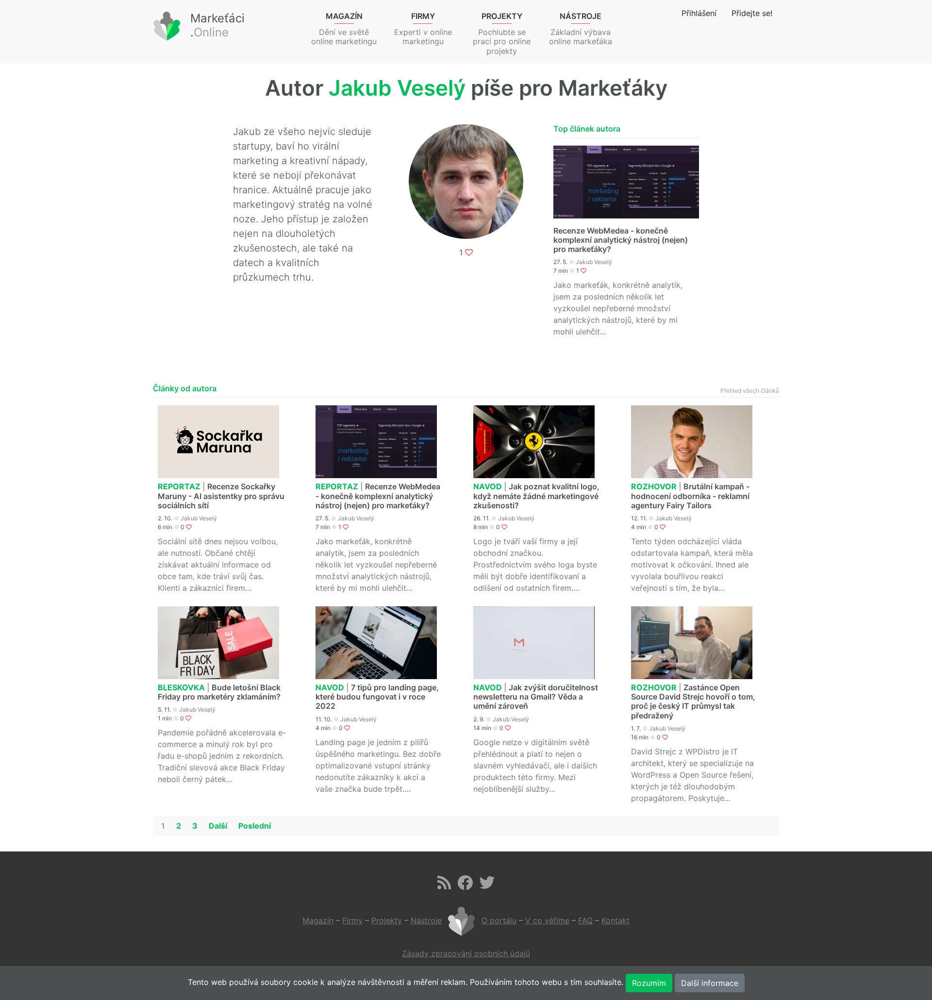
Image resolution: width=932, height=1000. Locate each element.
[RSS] (444, 885)
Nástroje (426, 920)
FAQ (585, 920)
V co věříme (547, 920)
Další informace (709, 983)
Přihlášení (699, 13)
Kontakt (615, 920)
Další (218, 826)
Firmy (352, 920)
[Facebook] (465, 885)
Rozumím (649, 983)
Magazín (317, 920)
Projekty (386, 920)
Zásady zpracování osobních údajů (466, 953)
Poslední (254, 826)
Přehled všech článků (749, 390)
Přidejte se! (752, 13)
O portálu (499, 920)
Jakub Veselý (594, 262)
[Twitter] (487, 885)
